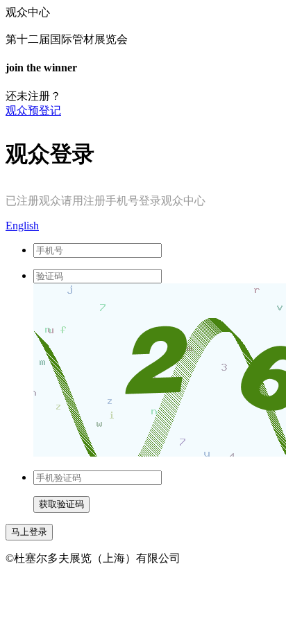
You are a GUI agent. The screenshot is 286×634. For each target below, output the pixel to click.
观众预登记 (33, 110)
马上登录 (29, 532)
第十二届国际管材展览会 (67, 39)
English (22, 225)
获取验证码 (61, 504)
